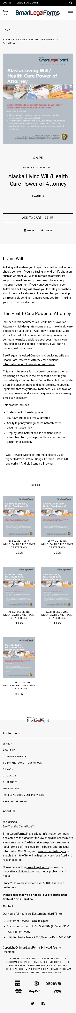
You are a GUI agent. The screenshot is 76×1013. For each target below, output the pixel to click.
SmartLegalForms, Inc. (38, 167)
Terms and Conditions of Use (22, 763)
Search (7, 744)
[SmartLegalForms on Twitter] (33, 1004)
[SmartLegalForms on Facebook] (43, 1004)
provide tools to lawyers (51, 851)
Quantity (38, 196)
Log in (7, 3)
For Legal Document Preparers (23, 795)
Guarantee (10, 782)
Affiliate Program (15, 801)
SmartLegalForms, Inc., (17, 833)
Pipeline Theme (51, 972)
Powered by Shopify (28, 972)
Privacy (8, 769)
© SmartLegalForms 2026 (26, 958)
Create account (27, 3)
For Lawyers (11, 788)
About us (9, 750)
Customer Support (15, 756)
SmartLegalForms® (30, 947)
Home (6, 30)
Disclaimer (10, 775)
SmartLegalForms (38, 867)
